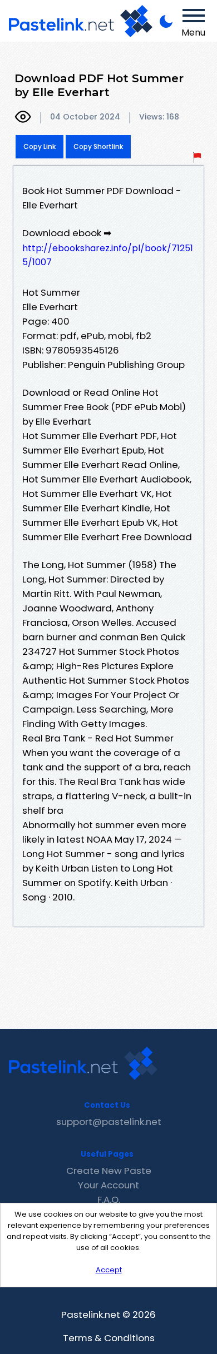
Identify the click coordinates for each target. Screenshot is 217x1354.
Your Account (108, 1185)
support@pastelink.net (108, 1121)
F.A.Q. (108, 1199)
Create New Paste (108, 1170)
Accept (109, 1270)
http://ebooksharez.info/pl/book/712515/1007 (107, 255)
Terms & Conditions (109, 1338)
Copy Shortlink (98, 146)
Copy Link (39, 146)
